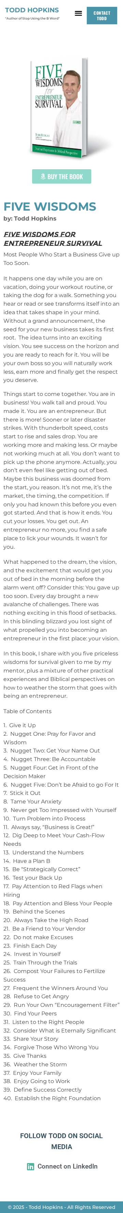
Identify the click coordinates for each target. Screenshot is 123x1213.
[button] (78, 13)
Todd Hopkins (32, 10)
